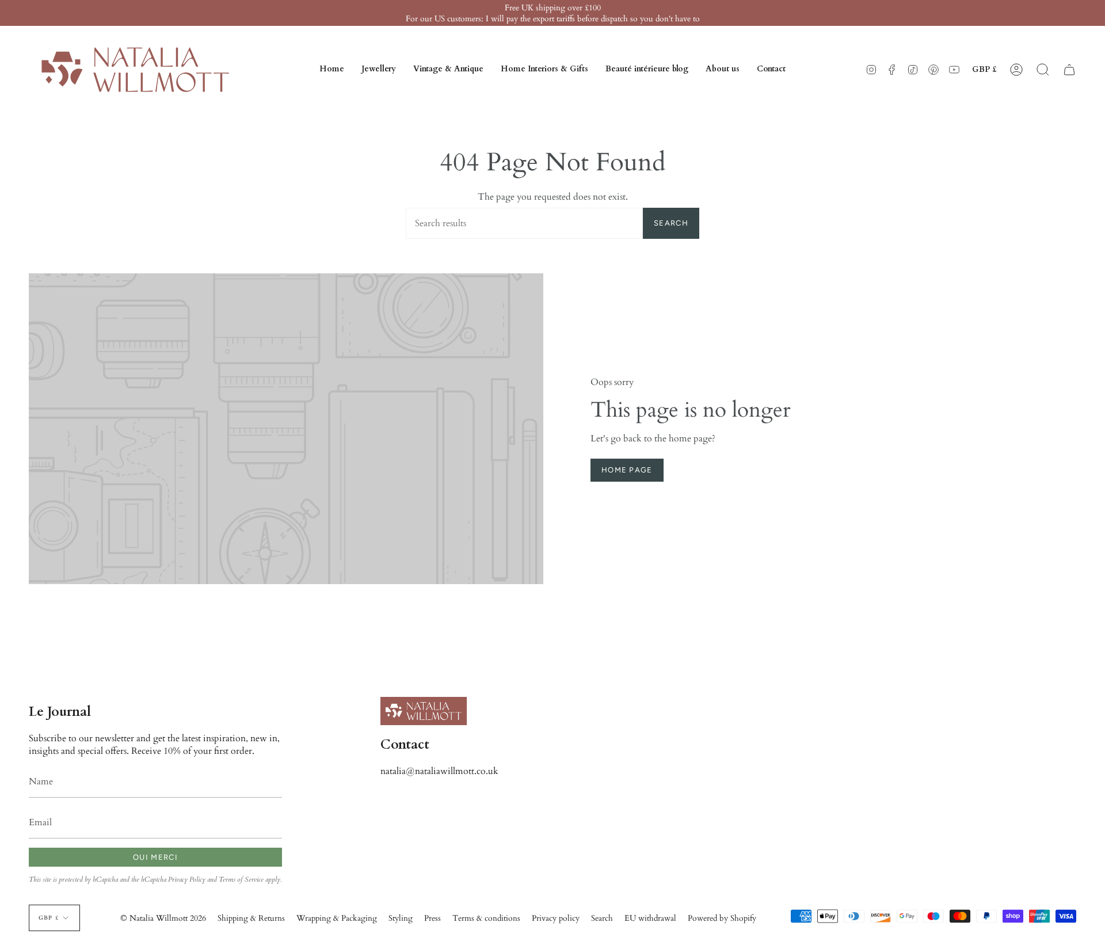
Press (432, 918)
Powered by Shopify (722, 918)
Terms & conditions (486, 918)
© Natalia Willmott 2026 (163, 918)
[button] (379, 69)
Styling (400, 918)
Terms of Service (241, 879)
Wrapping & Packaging (336, 918)
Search (671, 223)
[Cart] (1069, 69)
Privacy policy (556, 918)
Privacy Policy (186, 879)
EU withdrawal (650, 918)
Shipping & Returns (251, 918)
